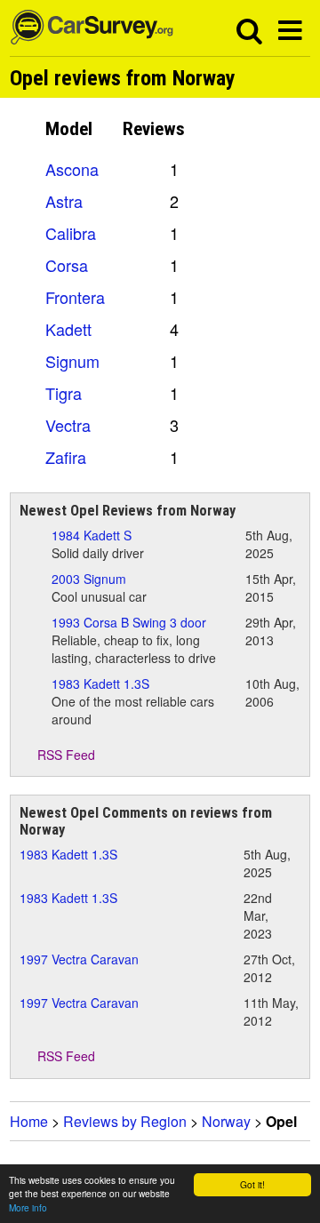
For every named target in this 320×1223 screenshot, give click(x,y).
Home (29, 1121)
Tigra (63, 392)
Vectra (68, 424)
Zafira (65, 456)
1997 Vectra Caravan (79, 959)
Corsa (66, 264)
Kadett (68, 328)
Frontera (75, 296)
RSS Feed (64, 754)
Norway (226, 1121)
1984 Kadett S (92, 535)
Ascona (72, 168)
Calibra (70, 232)
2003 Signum (89, 579)
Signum (72, 360)
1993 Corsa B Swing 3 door (129, 622)
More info (28, 1207)
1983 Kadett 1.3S (100, 683)
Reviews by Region (125, 1121)
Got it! (252, 1184)
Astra (64, 200)
